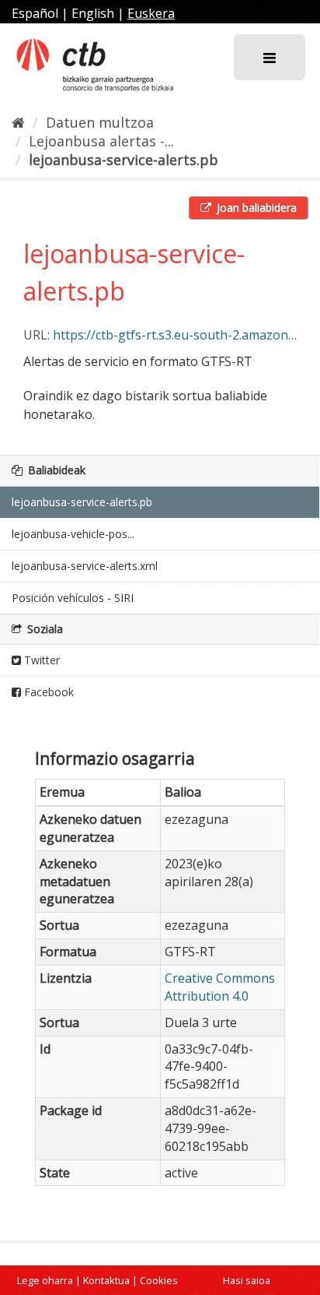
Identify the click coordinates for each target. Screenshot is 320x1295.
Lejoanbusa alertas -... (101, 141)
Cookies (159, 1280)
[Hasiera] (18, 122)
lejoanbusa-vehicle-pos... (73, 533)
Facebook (47, 691)
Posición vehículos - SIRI (73, 597)
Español (35, 13)
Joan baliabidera (255, 207)
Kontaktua (106, 1280)
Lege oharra (45, 1280)
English (92, 13)
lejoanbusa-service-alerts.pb (123, 159)
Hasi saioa (246, 1280)
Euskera (151, 13)
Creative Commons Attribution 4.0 (220, 987)
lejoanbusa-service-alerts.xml (85, 565)
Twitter (40, 660)
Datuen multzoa (100, 122)
